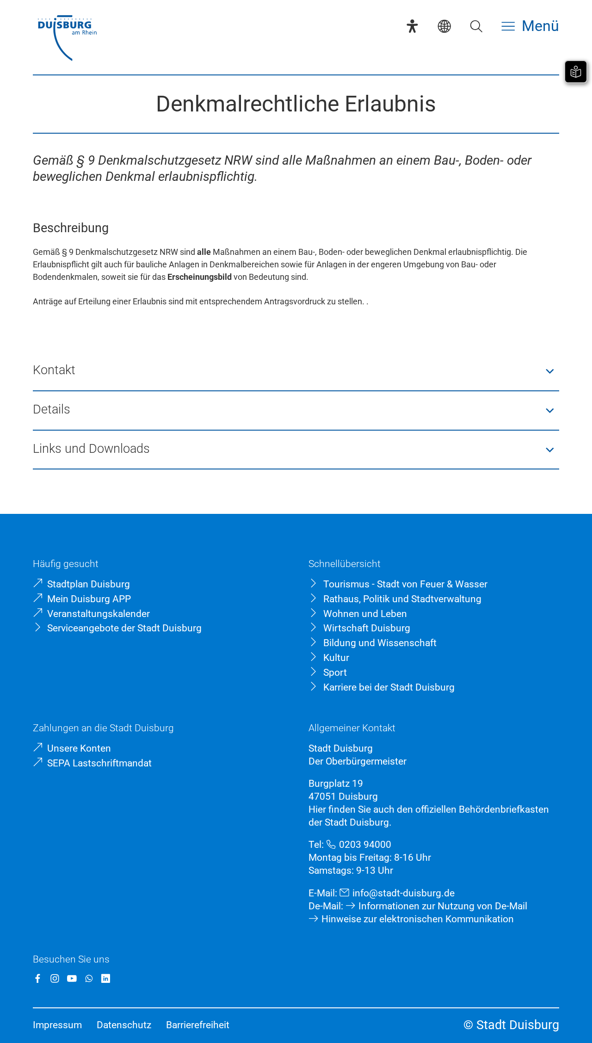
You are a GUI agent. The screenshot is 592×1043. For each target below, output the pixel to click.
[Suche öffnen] (476, 26)
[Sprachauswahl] (444, 26)
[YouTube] (72, 978)
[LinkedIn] (106, 978)
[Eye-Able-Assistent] (412, 26)
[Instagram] (55, 978)
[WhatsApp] (89, 978)
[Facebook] (38, 978)
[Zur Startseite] (67, 39)
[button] (296, 371)
